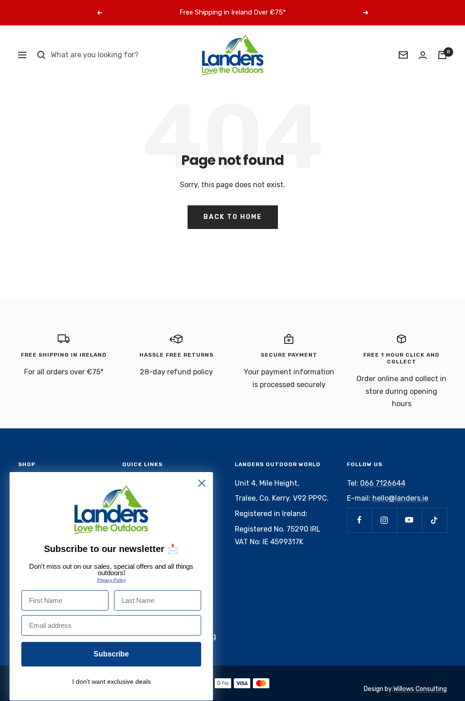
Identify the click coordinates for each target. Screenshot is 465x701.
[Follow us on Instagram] (384, 519)
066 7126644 (383, 483)
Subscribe (111, 654)
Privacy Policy (111, 579)
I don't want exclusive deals (111, 681)
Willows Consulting (420, 689)
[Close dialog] (202, 483)
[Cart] (442, 55)
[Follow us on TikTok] (434, 519)
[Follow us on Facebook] (359, 519)
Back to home (232, 217)
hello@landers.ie (400, 498)
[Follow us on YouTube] (409, 519)
